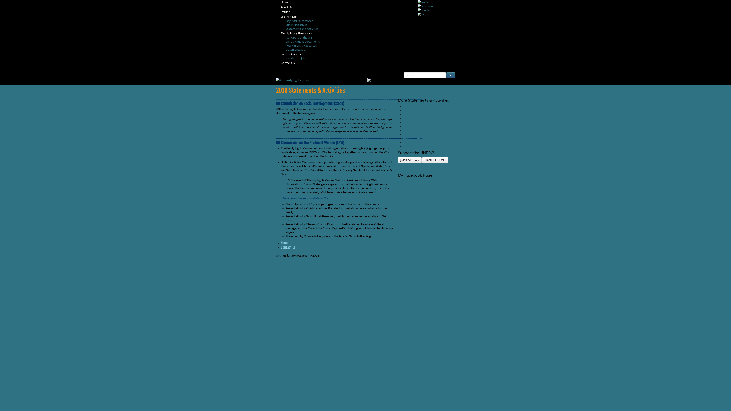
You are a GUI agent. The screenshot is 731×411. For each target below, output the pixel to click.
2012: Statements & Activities (421, 130)
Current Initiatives (296, 25)
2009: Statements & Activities (422, 142)
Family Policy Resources (296, 33)
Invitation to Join (296, 58)
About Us (286, 7)
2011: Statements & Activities (421, 134)
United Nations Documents (303, 41)
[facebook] (425, 6)
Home (284, 2)
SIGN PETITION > (435, 160)
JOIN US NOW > (409, 160)
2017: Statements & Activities (421, 110)
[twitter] (423, 2)
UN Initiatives (289, 16)
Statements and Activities (302, 29)
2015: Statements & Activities (421, 118)
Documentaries (295, 49)
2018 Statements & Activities (421, 106)
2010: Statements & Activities (421, 138)
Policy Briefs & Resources (301, 45)
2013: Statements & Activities (421, 126)
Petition (285, 12)
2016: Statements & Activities (421, 114)
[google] (424, 10)
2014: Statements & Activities (421, 122)
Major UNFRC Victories (299, 21)
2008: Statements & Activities (422, 146)
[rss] (421, 14)
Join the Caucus (291, 54)
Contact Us (288, 63)
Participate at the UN (299, 37)
